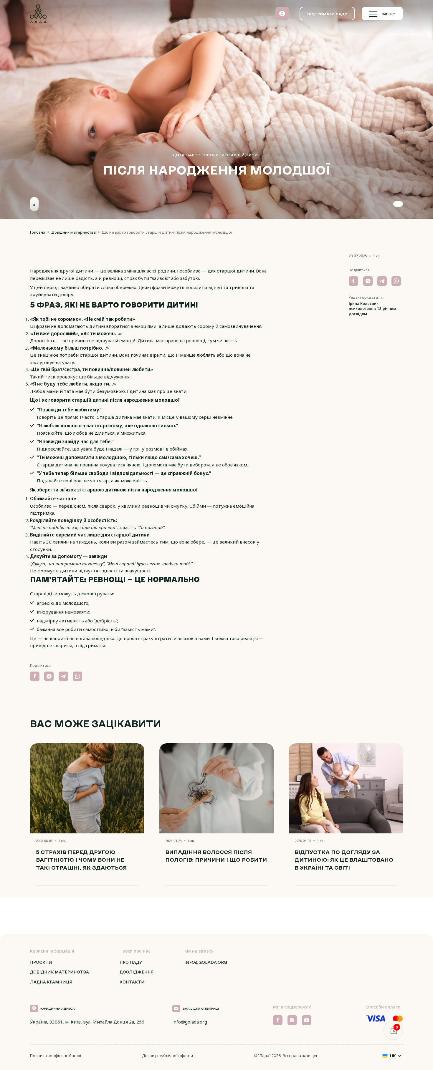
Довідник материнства (74, 232)
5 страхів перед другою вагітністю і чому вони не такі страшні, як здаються (81, 860)
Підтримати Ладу (327, 14)
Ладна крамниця (51, 982)
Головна (38, 232)
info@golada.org (205, 962)
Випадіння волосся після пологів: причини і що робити (216, 856)
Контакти (132, 982)
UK (393, 1056)
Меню (389, 14)
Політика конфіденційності (55, 1056)
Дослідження (137, 972)
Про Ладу (131, 962)
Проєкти (41, 962)
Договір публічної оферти (167, 1056)
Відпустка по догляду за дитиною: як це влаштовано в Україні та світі (344, 860)
